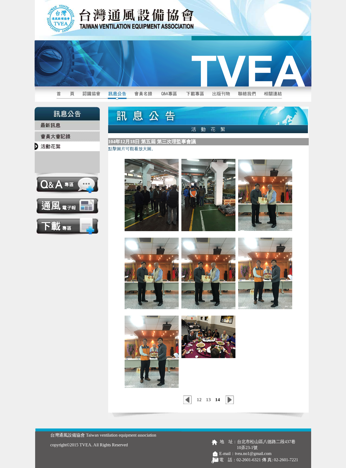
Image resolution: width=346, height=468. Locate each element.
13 (208, 399)
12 (199, 399)
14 (217, 399)
